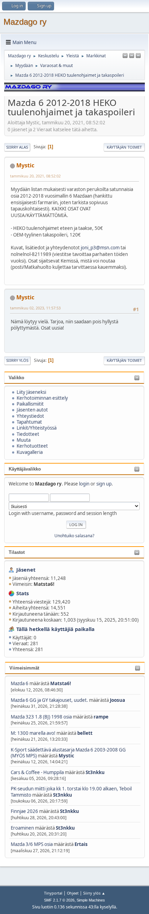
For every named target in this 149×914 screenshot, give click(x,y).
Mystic (66, 756)
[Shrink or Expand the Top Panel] (138, 55)
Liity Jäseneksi (31, 392)
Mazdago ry (24, 21)
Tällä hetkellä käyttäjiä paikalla (55, 628)
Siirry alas (17, 147)
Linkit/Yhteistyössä (36, 428)
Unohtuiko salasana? (74, 536)
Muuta (23, 440)
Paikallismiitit (30, 404)
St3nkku (95, 772)
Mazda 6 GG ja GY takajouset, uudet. (49, 700)
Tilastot (17, 552)
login (84, 484)
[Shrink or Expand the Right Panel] (131, 55)
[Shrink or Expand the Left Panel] (125, 55)
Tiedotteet (28, 434)
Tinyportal (53, 893)
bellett (85, 733)
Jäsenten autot (32, 410)
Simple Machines (91, 900)
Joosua (117, 700)
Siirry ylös (17, 360)
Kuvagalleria (30, 452)
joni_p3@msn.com (100, 247)
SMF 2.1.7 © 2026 (59, 900)
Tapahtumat (29, 422)
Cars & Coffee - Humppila (37, 772)
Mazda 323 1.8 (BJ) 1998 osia (41, 717)
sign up (104, 484)
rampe (101, 717)
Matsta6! (60, 683)
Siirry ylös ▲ (94, 893)
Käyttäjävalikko (25, 469)
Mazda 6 (19, 683)
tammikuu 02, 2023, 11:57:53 (35, 307)
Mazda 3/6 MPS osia (32, 844)
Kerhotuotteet (32, 446)
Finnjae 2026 (24, 811)
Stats (22, 593)
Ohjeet (73, 893)
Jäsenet (25, 569)
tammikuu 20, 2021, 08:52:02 (35, 175)
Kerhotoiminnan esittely (42, 398)
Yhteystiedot (30, 416)
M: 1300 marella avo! (33, 733)
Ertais (81, 844)
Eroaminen (22, 828)
